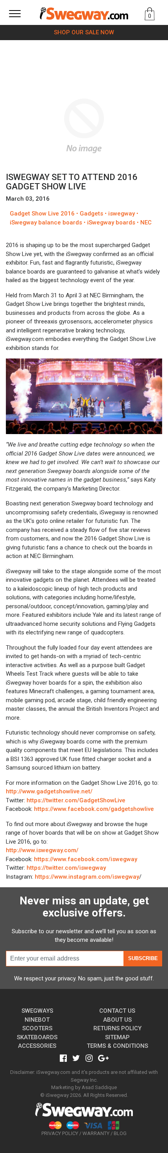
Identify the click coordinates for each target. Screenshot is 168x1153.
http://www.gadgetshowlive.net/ (49, 791)
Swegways (37, 1010)
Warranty (95, 1133)
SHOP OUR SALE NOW (84, 32)
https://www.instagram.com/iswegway (87, 876)
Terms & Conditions (117, 1045)
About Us (117, 1019)
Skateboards (37, 1037)
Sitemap (117, 1037)
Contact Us (117, 1010)
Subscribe (143, 958)
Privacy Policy (59, 1133)
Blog (120, 1133)
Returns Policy (117, 1028)
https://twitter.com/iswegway (66, 867)
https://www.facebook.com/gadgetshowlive (94, 808)
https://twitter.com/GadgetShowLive (76, 800)
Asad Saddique (99, 1087)
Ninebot (37, 1019)
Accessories (37, 1045)
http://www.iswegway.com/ (42, 850)
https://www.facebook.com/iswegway (85, 859)
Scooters (37, 1028)
